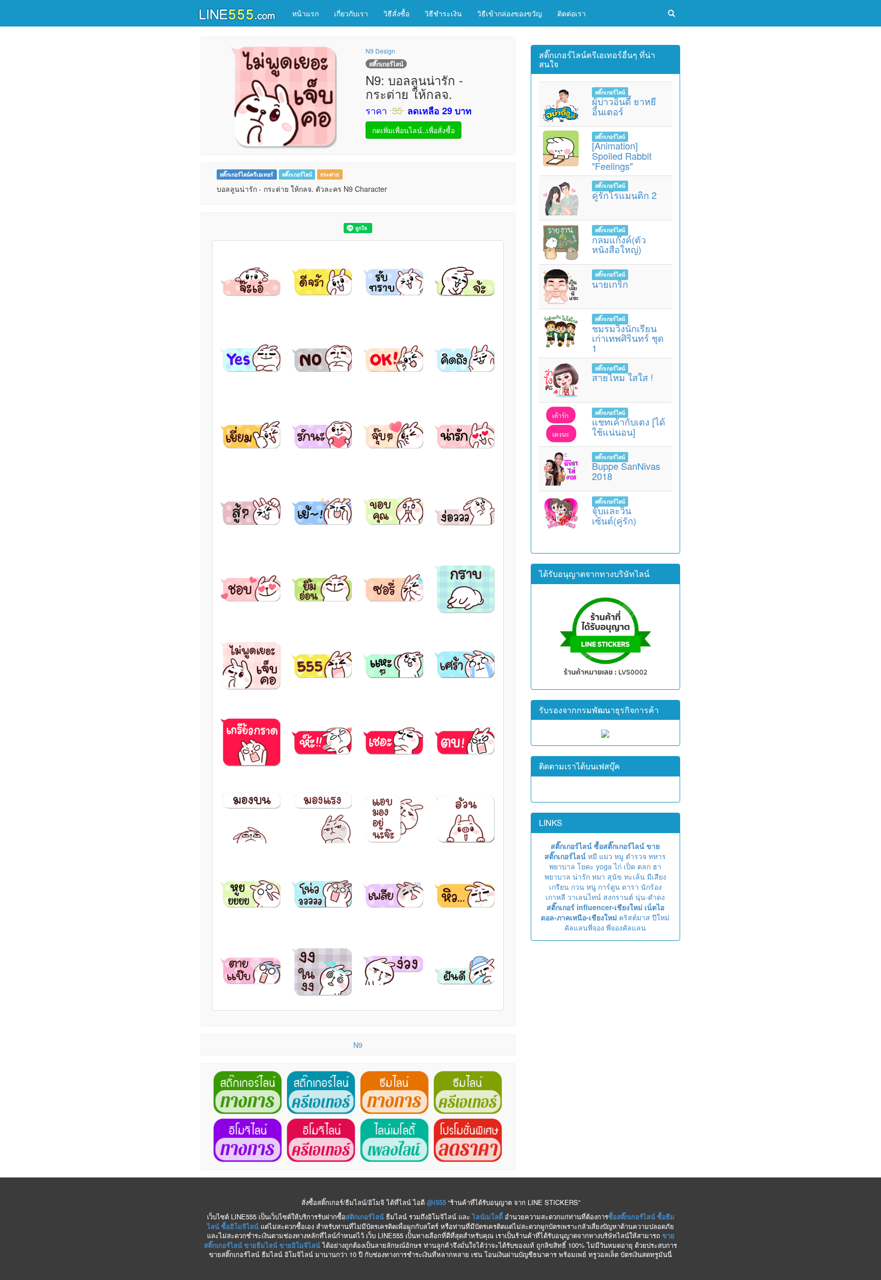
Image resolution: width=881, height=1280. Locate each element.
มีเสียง (656, 876)
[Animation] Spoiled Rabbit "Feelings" (622, 155)
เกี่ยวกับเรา (351, 13)
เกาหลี (555, 897)
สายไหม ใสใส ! (622, 377)
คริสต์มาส (634, 917)
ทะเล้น (634, 876)
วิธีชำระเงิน (443, 13)
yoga (604, 866)
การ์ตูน (609, 887)
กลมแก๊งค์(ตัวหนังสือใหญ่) (619, 244)
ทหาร (657, 856)
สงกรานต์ (618, 897)
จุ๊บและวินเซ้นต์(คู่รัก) (614, 515)
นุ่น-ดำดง (650, 897)
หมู (619, 856)
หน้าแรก (305, 13)
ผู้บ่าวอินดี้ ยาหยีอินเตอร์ (624, 106)
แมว (605, 856)
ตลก (644, 866)
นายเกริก (610, 283)
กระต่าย (329, 174)
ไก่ (617, 866)
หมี (592, 856)
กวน (577, 887)
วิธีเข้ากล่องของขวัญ (509, 13)
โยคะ (585, 866)
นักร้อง (651, 887)
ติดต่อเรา (571, 13)
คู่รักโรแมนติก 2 (624, 195)
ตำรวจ (636, 856)
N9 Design (380, 50)
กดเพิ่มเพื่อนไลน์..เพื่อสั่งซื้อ (413, 130)
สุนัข (614, 876)
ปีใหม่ (660, 917)
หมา (598, 876)
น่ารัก (581, 876)
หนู (591, 887)
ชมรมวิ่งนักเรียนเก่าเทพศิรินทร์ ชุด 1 (628, 338)
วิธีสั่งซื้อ (396, 13)
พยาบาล (562, 866)
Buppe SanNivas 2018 (626, 471)
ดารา (630, 887)
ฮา (657, 866)
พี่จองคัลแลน (626, 927)
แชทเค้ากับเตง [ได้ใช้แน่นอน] (628, 426)
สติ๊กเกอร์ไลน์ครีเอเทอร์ (246, 174)
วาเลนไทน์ (584, 897)
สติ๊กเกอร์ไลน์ (297, 174)
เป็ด (629, 866)
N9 (357, 1045)
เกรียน (559, 887)
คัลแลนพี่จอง (584, 927)
